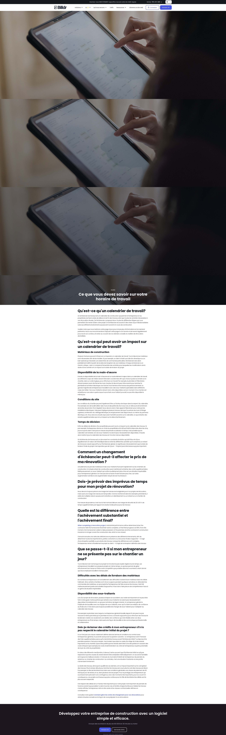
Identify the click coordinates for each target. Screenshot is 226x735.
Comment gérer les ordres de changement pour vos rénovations (116, 695)
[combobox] (168, 2)
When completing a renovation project (92, 525)
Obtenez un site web (136, 7)
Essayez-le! (166, 7)
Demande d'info (119, 730)
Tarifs (111, 7)
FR (167, 2)
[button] (154, 2)
